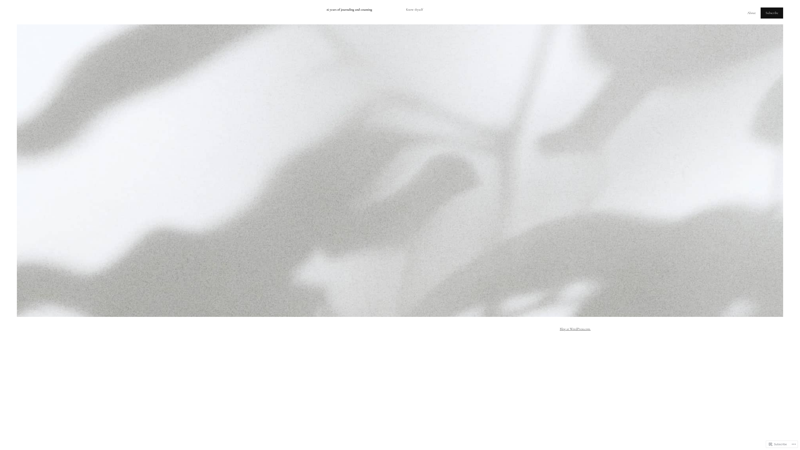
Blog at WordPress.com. (575, 329)
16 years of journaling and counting (349, 10)
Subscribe (772, 13)
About (751, 13)
